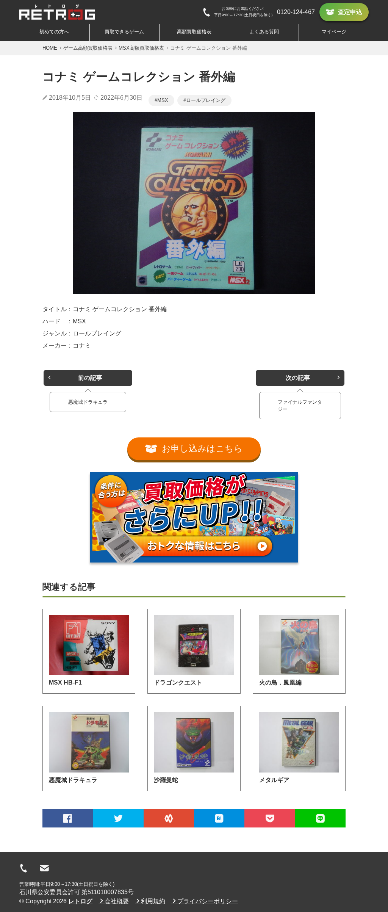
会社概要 (117, 901)
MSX (162, 100)
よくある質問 (264, 31)
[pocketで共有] (269, 818)
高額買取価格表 (194, 31)
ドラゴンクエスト (178, 682)
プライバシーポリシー (207, 901)
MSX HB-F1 (65, 682)
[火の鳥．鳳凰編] (299, 645)
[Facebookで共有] (67, 818)
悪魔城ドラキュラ (73, 780)
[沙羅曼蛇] (194, 742)
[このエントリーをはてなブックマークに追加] (219, 818)
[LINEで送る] (320, 818)
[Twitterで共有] (118, 818)
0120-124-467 (296, 12)
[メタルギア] (299, 742)
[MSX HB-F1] (89, 645)
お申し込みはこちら (202, 448)
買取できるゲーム (124, 31)
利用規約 (153, 901)
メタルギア (274, 780)
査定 (350, 12)
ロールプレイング (205, 100)
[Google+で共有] (169, 818)
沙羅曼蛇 (166, 780)
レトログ (80, 901)
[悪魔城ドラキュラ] (89, 742)
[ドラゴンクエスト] (194, 645)
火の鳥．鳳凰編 (280, 682)
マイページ (334, 31)
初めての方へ (54, 31)
